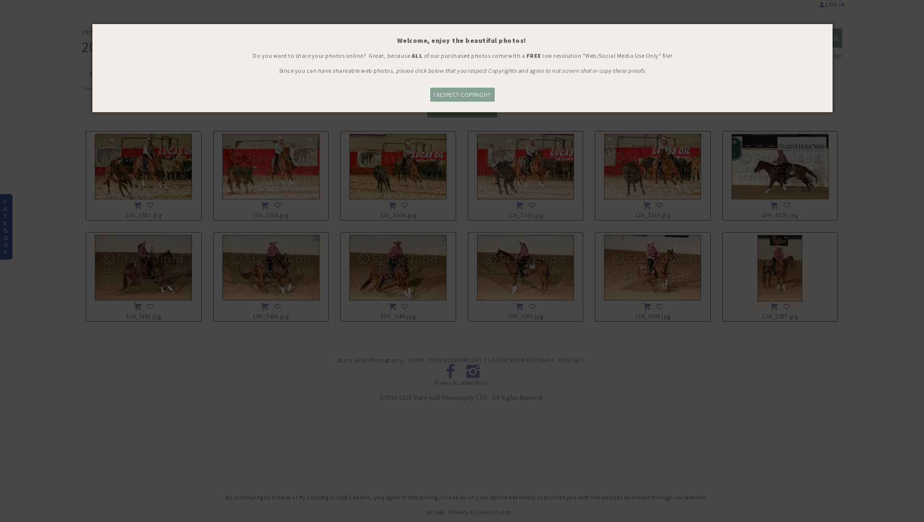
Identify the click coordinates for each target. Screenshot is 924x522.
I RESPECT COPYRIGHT (462, 94)
